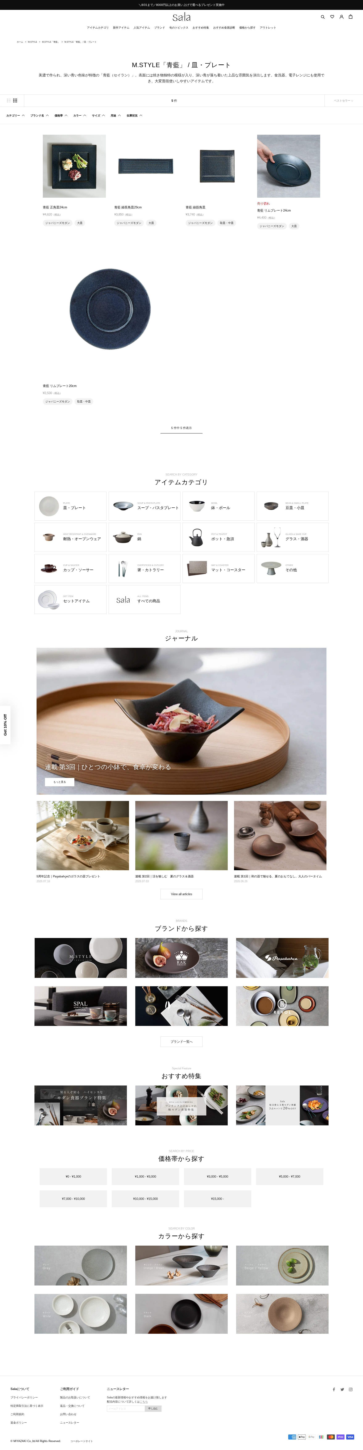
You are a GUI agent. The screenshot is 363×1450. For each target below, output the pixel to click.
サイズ (96, 115)
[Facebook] (334, 1389)
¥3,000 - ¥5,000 (217, 1176)
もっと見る (59, 781)
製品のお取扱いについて (75, 1397)
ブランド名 (37, 115)
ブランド (159, 27)
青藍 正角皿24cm (55, 207)
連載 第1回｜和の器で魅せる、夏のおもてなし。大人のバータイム (278, 876)
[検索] (323, 17)
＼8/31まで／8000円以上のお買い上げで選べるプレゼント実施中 (181, 5)
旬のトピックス (178, 27)
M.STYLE (32, 42)
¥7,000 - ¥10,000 (73, 1198)
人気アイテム (142, 27)
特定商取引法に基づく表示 (27, 1405)
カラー (77, 115)
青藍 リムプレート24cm (274, 210)
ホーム (20, 42)
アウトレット (268, 27)
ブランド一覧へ (182, 1041)
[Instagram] (350, 1389)
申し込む (153, 1408)
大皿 (80, 223)
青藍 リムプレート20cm (60, 386)
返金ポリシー (19, 1422)
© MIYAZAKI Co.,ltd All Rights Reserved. (36, 1441)
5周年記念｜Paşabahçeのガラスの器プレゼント (68, 876)
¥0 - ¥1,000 (73, 1176)
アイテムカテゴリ (98, 27)
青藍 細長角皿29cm (128, 207)
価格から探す (247, 27)
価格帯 (59, 115)
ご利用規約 (17, 1414)
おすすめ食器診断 (224, 27)
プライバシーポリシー (24, 1397)
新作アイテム (121, 27)
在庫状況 (132, 115)
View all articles (181, 894)
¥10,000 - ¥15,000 (145, 1198)
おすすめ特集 (201, 27)
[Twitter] (342, 1389)
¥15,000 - (217, 1198)
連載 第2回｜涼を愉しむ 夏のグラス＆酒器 (164, 876)
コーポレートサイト (81, 1441)
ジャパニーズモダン (57, 223)
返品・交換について (72, 1405)
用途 (113, 115)
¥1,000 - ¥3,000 (145, 1176)
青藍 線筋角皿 (195, 207)
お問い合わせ (68, 1414)
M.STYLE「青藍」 (51, 42)
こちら (144, 1401)
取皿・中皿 (227, 223)
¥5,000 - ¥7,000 (289, 1176)
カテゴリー (13, 115)
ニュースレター (69, 1422)
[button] (5, 725)
